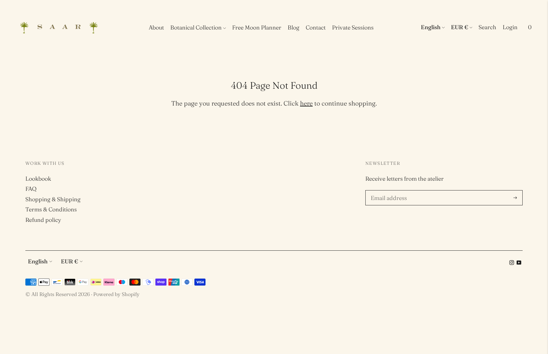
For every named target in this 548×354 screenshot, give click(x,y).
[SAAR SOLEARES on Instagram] (511, 263)
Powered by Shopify (116, 294)
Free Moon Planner (256, 27)
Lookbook (38, 178)
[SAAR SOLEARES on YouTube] (519, 263)
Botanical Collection (196, 27)
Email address (388, 191)
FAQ (30, 188)
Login (510, 27)
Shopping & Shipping (53, 199)
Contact (316, 27)
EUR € (459, 27)
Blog (293, 27)
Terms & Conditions (51, 209)
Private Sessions (353, 27)
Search (487, 27)
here (306, 103)
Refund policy (43, 219)
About (156, 27)
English (430, 27)
